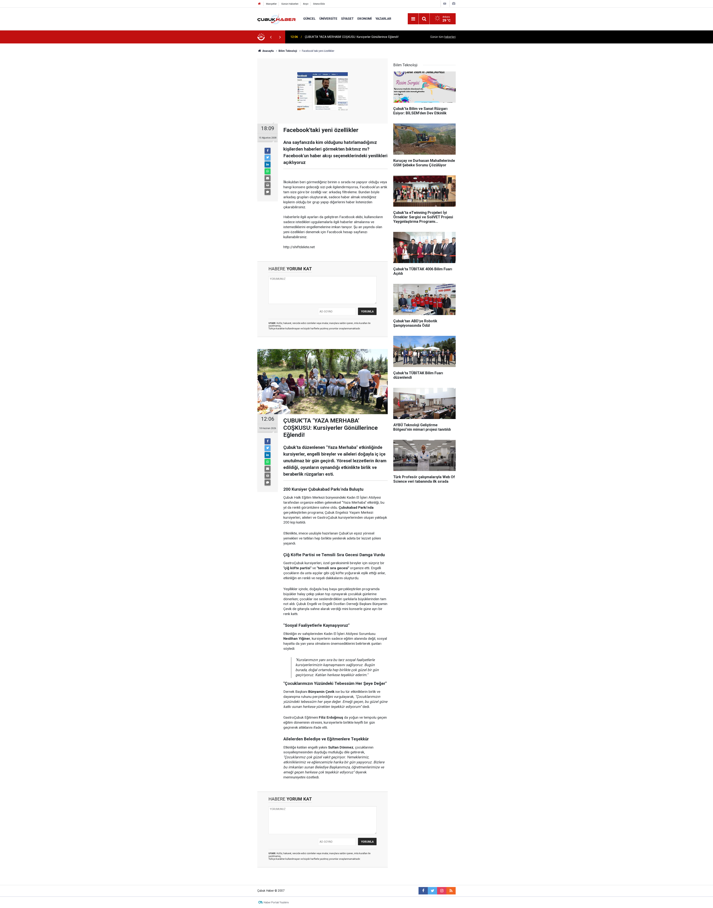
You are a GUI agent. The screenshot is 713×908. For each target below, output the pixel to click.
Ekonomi (364, 18)
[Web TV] (445, 3)
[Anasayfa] (259, 3)
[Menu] (413, 18)
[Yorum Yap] (268, 192)
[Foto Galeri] (454, 3)
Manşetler (271, 3)
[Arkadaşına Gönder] (268, 178)
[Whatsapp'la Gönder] (268, 171)
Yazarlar (383, 18)
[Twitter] (268, 158)
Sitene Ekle (319, 3)
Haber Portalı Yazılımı (276, 902)
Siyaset (347, 18)
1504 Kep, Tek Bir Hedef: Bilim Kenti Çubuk (333, 37)
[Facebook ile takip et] (423, 890)
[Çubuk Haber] (276, 18)
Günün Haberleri (289, 3)
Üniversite (328, 18)
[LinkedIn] (268, 164)
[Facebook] (268, 151)
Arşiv (305, 3)
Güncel (309, 18)
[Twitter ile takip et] (432, 890)
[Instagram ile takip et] (441, 890)
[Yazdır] (268, 185)
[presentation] (270, 37)
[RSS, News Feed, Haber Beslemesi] (451, 890)
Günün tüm (443, 37)
